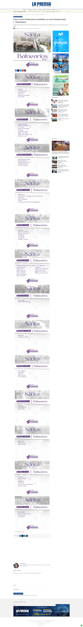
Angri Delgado (17, 28)
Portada (24, 9)
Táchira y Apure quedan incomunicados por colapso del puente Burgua (62, 166)
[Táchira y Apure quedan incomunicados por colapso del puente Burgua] (54, 166)
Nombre (14, 585)
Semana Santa (21, 14)
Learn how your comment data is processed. (31, 595)
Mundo (44, 9)
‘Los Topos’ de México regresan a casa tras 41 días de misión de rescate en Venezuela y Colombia (63, 115)
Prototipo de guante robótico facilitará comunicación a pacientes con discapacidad (60, 152)
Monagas (29, 9)
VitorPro (44, 623)
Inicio (15, 14)
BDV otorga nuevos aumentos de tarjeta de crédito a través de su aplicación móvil (63, 101)
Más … (58, 9)
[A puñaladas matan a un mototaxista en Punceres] (54, 120)
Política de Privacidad (40, 622)
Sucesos (34, 9)
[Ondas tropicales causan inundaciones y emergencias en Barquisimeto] (54, 162)
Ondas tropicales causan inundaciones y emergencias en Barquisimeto (63, 161)
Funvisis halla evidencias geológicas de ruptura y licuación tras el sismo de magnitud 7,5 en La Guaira (63, 105)
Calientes (15, 16)
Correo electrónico (16, 589)
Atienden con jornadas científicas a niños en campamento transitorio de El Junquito (63, 170)
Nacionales (40, 9)
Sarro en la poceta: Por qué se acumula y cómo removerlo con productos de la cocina (63, 110)
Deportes (53, 9)
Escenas (48, 9)
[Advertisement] (32, 550)
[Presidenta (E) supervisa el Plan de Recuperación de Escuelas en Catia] (54, 157)
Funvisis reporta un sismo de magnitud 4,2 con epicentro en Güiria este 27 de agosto (40, 11)
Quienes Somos (48, 622)
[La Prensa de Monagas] (41, 4)
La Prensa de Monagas (46, 620)
